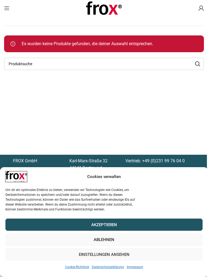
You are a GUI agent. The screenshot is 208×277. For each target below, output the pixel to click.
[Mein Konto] (201, 8)
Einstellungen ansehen (104, 254)
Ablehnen (104, 239)
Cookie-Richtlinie (77, 267)
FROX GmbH (25, 160)
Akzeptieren (104, 224)
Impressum (135, 267)
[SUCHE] (197, 64)
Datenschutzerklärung (108, 267)
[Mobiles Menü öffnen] (6, 8)
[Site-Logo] (104, 7)
